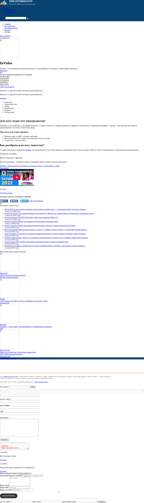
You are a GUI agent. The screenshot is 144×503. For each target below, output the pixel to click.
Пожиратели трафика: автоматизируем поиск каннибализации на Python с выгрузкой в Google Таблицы (44, 246)
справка (28, 150)
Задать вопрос (9, 12)
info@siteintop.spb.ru (41, 382)
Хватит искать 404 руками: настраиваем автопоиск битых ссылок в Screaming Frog (36, 242)
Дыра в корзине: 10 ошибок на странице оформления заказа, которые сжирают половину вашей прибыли (45, 234)
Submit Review (9, 496)
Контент (7, 30)
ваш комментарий (69, 502)
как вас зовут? (5, 399)
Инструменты (9, 10)
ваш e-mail (36, 502)
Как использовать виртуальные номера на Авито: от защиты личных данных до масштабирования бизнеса (45, 230)
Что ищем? (4, 387)
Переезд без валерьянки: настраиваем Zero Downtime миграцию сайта (31, 221)
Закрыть (3, 98)
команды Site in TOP (11, 376)
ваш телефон (5, 405)
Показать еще (5, 356)
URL (2, 411)
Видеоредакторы (10, 28)
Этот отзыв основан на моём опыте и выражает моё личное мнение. (28, 492)
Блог (6, 8)
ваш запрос (4, 418)
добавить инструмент (8, 358)
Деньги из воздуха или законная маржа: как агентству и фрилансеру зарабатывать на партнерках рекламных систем (49, 213)
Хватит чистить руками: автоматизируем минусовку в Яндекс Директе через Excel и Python (39, 226)
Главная (7, 24)
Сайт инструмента (7, 87)
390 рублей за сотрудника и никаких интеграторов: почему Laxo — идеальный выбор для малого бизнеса (45, 209)
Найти (2, 18)
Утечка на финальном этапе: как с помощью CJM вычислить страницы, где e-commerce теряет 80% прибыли (46, 238)
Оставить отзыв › (6, 193)
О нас (6, 14)
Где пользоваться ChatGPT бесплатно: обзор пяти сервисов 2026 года (31, 217)
